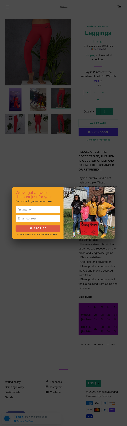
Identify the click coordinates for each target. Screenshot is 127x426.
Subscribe (37, 228)
